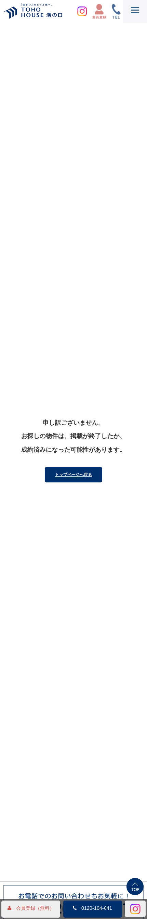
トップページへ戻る (73, 474)
